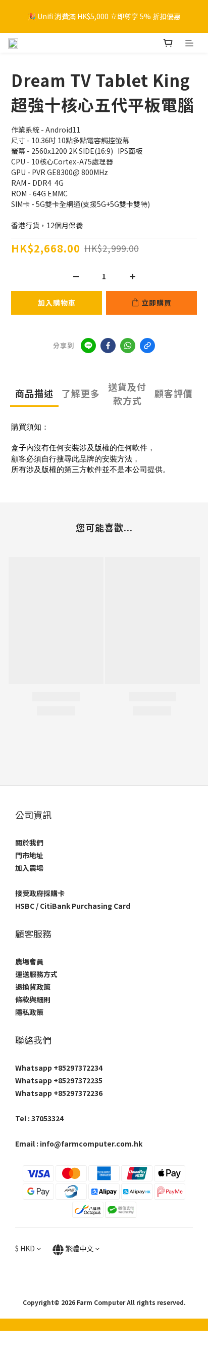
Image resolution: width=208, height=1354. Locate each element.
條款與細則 (32, 999)
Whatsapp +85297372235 (58, 1080)
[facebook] (108, 345)
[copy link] (147, 345)
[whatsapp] (127, 345)
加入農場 (29, 868)
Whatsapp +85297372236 (58, 1093)
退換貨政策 (32, 987)
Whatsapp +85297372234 (58, 1068)
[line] (88, 345)
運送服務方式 (36, 974)
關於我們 (29, 842)
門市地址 (29, 855)
